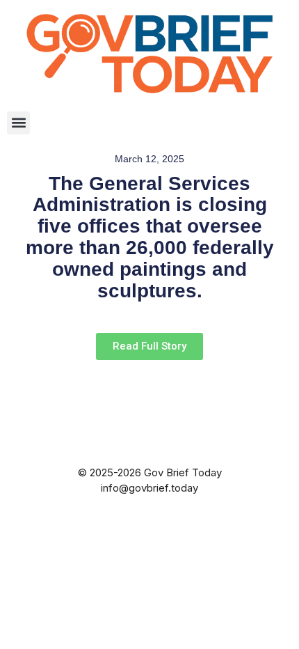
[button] (18, 122)
